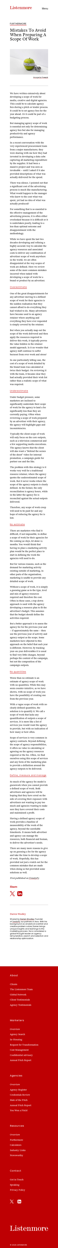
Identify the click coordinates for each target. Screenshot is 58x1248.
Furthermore (16, 1140)
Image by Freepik (40, 77)
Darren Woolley (27, 919)
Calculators (15, 1145)
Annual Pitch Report (20, 1060)
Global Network (18, 994)
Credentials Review (20, 1094)
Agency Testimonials (20, 1005)
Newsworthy (16, 1155)
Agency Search (17, 1034)
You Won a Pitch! (19, 1110)
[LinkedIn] (19, 1202)
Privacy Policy (17, 1190)
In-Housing (16, 1039)
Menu (45, 8)
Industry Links (18, 1150)
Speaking (14, 1184)
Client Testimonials (20, 999)
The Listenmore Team (21, 989)
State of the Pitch (19, 1100)
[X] (12, 1202)
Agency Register (18, 1089)
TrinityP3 (34, 878)
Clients (13, 984)
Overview (15, 1029)
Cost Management (19, 1050)
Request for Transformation (24, 1044)
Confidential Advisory (21, 1055)
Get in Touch (17, 1179)
